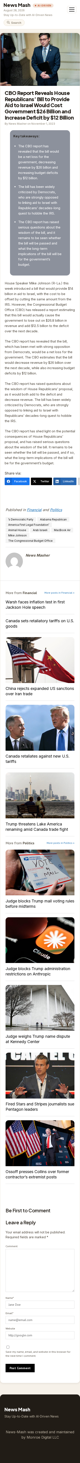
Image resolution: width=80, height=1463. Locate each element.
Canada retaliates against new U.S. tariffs (40, 728)
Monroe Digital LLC (43, 1437)
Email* (9, 1313)
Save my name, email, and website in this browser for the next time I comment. (38, 1353)
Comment (12, 1246)
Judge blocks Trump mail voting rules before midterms (40, 873)
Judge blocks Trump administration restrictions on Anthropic (40, 940)
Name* (10, 1298)
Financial (34, 510)
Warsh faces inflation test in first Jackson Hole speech (35, 605)
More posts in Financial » (59, 592)
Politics (56, 510)
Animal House (17, 530)
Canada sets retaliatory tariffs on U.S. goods (40, 623)
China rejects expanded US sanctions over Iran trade (40, 660)
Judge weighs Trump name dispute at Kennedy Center (40, 1008)
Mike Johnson (17, 535)
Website (10, 1328)
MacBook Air (62, 530)
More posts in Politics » (60, 843)
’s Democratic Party (20, 519)
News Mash (17, 5)
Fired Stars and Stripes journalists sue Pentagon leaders (40, 1076)
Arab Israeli (40, 530)
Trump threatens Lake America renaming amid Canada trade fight (40, 795)
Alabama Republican (53, 519)
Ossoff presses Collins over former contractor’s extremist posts (40, 1143)
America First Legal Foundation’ (28, 524)
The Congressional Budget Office (30, 540)
